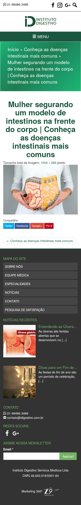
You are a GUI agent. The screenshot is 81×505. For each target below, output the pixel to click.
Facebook (22, 225)
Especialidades (17, 284)
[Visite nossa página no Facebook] (53, 7)
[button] (75, 7)
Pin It (49, 225)
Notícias (12, 292)
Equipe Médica (17, 275)
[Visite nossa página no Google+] (68, 7)
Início (13, 49)
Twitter (9, 225)
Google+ (37, 225)
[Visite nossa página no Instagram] (60, 5)
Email (8, 449)
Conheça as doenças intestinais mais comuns (38, 52)
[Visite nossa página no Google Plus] (16, 432)
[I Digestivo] (40, 21)
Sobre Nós (14, 266)
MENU (42, 36)
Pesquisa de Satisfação (24, 310)
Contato (12, 301)
